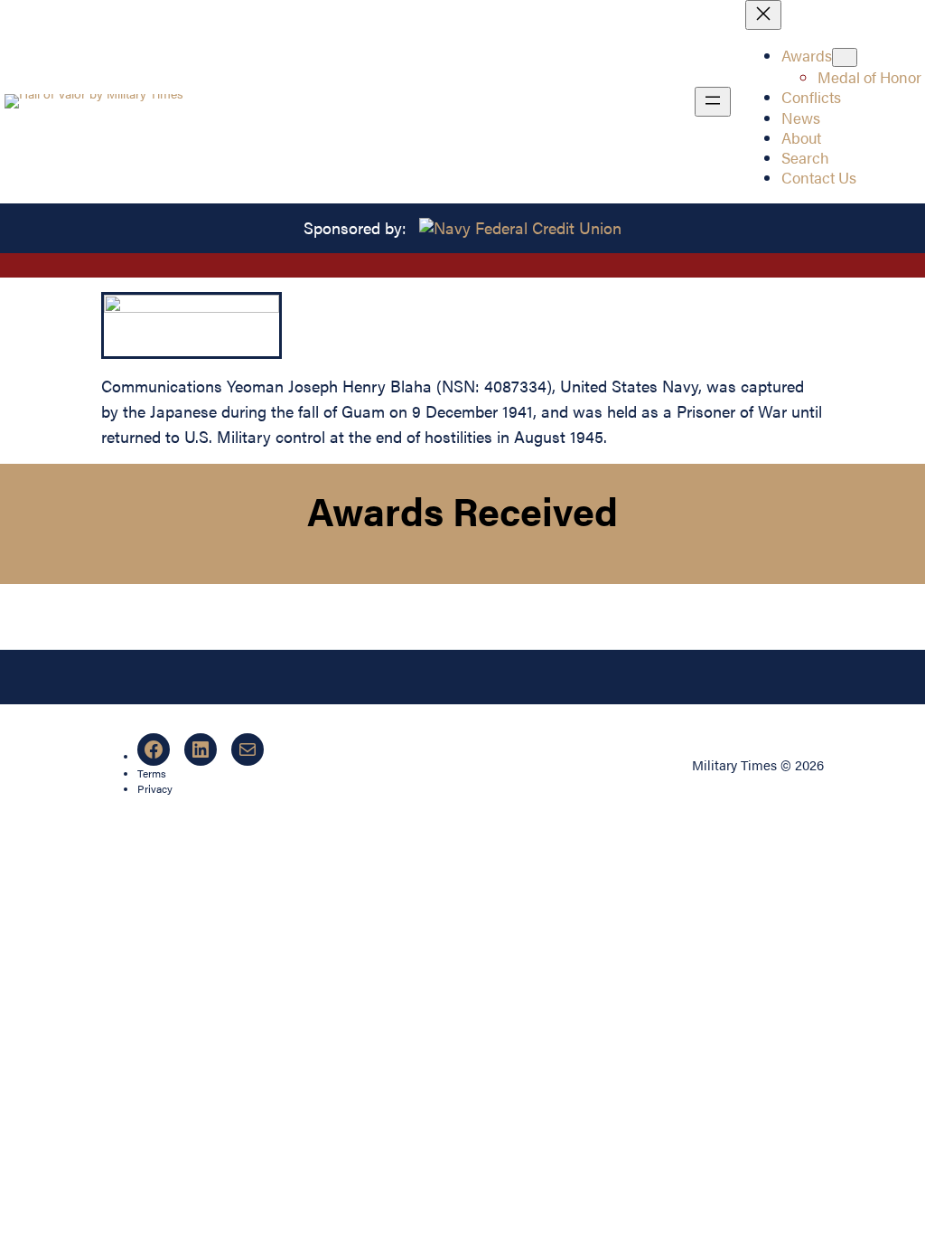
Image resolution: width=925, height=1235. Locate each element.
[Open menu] (713, 102)
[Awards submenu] (844, 57)
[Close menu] (763, 15)
